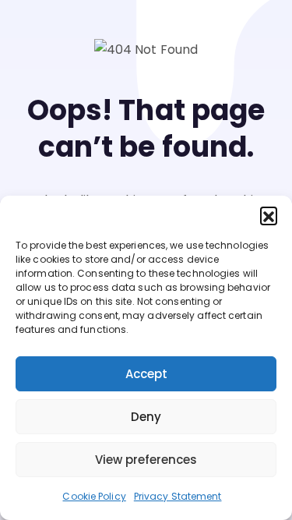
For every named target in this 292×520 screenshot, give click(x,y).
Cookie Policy (93, 496)
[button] (268, 215)
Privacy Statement (178, 496)
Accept (146, 374)
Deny (146, 417)
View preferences (146, 459)
